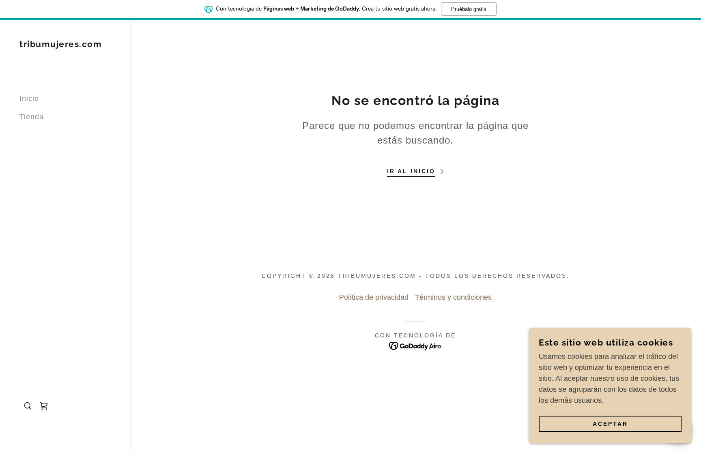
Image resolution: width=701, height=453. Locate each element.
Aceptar (610, 424)
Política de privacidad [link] (374, 297)
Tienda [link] (31, 117)
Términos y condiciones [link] (453, 297)
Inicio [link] (29, 98)
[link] (60, 45)
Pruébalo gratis (468, 9)
